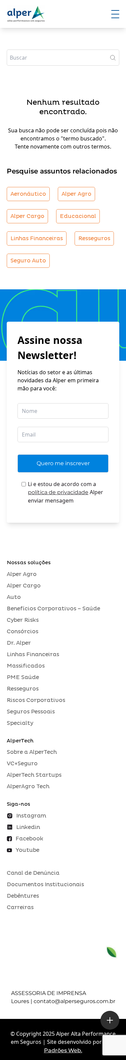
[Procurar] (113, 57)
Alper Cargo (27, 216)
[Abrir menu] (115, 14)
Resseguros (94, 238)
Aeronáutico (28, 194)
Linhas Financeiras (36, 238)
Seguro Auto (28, 260)
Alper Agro (76, 194)
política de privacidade (58, 492)
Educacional (78, 216)
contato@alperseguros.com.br (74, 1001)
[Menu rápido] (109, 1020)
